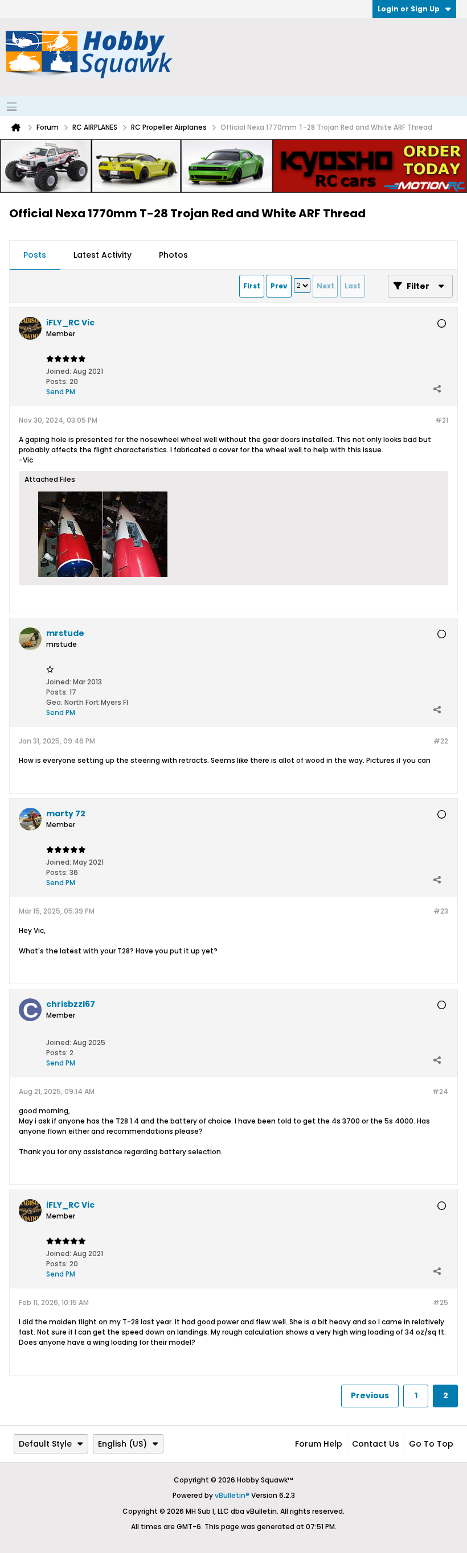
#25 (440, 1302)
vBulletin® (232, 1495)
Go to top (431, 1443)
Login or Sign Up (409, 9)
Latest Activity (102, 255)
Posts (34, 255)
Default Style (45, 1443)
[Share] (436, 389)
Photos (173, 255)
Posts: (57, 381)
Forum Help (318, 1443)
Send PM (60, 391)
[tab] (35, 255)
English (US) (122, 1443)
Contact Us (375, 1443)
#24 (440, 1091)
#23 (440, 911)
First (251, 286)
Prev (279, 286)
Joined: (58, 371)
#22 (440, 741)
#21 (441, 420)
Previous (370, 1395)
